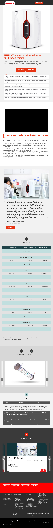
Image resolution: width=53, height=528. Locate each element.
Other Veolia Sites (7, 524)
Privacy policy (9, 521)
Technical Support (25, 485)
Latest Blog (41, 493)
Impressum (46, 522)
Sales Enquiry (6, 485)
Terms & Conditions (19, 521)
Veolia (4, 526)
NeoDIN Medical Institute (19, 504)
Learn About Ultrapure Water (31, 499)
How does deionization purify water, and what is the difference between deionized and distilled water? (27, 420)
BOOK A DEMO (31, 69)
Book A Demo (34, 485)
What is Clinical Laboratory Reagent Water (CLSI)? (43, 499)
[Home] (8, 2)
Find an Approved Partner (9, 489)
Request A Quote (15, 485)
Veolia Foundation (9, 526)
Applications (30, 505)
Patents (40, 521)
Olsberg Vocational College (20, 509)
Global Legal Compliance (31, 521)
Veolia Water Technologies (17, 526)
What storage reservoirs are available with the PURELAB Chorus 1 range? (22, 424)
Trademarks (46, 521)
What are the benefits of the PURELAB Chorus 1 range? (18, 417)
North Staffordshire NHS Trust (19, 506)
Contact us (39, 2)
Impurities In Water (32, 506)
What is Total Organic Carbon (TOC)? (42, 495)
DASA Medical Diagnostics (18, 501)
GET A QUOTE (21, 69)
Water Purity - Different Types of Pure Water (42, 502)
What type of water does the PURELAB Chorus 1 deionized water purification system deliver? (26, 403)
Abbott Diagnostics (18, 499)
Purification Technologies (30, 504)
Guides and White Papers (31, 501)
